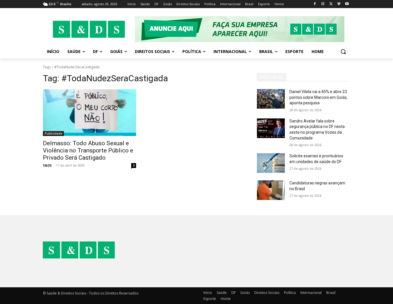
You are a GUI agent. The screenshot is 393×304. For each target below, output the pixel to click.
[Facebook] (315, 4)
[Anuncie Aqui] (242, 29)
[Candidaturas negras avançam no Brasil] (271, 190)
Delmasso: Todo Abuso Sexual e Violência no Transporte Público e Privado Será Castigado (88, 150)
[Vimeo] (338, 4)
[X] (331, 4)
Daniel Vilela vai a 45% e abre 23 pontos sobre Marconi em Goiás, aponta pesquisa (318, 97)
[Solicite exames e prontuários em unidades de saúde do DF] (271, 163)
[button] (343, 51)
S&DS (47, 165)
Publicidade (53, 133)
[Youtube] (347, 4)
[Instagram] (323, 4)
